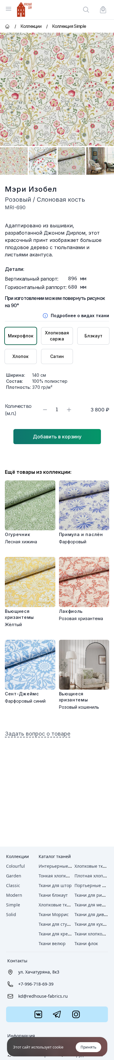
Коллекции (17, 856)
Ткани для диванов (94, 914)
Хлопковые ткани (92, 866)
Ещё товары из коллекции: (38, 472)
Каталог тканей (55, 856)
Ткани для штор (55, 885)
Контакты (17, 961)
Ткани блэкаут (53, 895)
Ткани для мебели (93, 905)
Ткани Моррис (54, 914)
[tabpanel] (57, 89)
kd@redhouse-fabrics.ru (43, 996)
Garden (13, 876)
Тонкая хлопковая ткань (64, 876)
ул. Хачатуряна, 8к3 (38, 972)
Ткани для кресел (57, 934)
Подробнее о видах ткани (80, 315)
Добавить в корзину (57, 437)
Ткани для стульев (58, 924)
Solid (11, 914)
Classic (13, 885)
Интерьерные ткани (60, 866)
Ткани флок (86, 943)
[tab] (14, 161)
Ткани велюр (52, 943)
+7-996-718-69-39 (36, 984)
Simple (13, 905)
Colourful (15, 866)
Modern (14, 895)
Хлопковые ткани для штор (67, 905)
